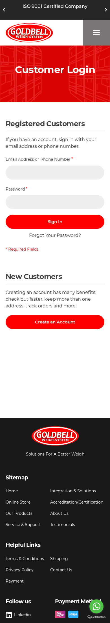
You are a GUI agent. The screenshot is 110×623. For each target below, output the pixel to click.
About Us (59, 513)
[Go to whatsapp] (96, 606)
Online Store (18, 502)
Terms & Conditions (25, 558)
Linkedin (22, 614)
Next (106, 10)
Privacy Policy (20, 569)
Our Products (19, 513)
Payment (15, 581)
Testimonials (62, 524)
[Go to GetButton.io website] (96, 617)
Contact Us (61, 569)
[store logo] (29, 32)
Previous (4, 10)
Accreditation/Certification (76, 502)
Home (12, 490)
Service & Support (23, 524)
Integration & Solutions (73, 490)
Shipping (59, 558)
